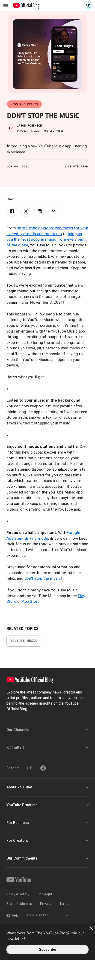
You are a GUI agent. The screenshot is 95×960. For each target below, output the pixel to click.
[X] (26, 211)
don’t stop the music (42, 578)
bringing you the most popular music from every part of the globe (45, 239)
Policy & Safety (17, 894)
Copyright (45, 894)
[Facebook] (12, 211)
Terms (64, 903)
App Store (30, 601)
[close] (91, 928)
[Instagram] (30, 768)
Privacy (45, 903)
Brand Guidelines (19, 903)
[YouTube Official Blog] (26, 5)
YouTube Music (23, 641)
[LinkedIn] (39, 211)
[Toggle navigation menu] (5, 5)
